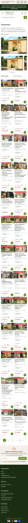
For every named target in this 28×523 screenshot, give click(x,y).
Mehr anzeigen (5, 34)
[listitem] (18, 2)
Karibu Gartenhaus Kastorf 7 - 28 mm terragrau (19, 333)
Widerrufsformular (6, 499)
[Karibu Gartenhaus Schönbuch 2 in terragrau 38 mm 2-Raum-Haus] (7, 219)
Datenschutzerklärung (8, 461)
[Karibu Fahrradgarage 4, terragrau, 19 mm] (7, 326)
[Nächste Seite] (23, 440)
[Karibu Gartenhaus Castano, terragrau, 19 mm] (20, 380)
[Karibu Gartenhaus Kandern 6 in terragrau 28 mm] (7, 300)
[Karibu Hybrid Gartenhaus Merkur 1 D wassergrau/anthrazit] (20, 412)
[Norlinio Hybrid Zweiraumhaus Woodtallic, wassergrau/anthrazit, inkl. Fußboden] (7, 107)
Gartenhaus (12, 72)
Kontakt (3, 473)
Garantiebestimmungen (7, 493)
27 (19, 440)
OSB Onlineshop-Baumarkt (16, 518)
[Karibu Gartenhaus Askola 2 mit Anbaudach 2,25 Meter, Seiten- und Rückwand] (20, 219)
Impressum (4, 512)
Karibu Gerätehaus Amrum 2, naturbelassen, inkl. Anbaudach (7, 173)
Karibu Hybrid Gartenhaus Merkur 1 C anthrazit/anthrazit (7, 201)
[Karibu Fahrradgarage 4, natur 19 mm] (7, 83)
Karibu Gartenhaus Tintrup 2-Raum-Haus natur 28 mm (20, 255)
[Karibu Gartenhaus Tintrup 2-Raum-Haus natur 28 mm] (20, 248)
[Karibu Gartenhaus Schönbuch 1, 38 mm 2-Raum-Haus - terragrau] (20, 138)
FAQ (2, 471)
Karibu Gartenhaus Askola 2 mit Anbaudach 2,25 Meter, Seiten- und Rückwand (19, 227)
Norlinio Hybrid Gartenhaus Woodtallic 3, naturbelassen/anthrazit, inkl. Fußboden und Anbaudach (7, 389)
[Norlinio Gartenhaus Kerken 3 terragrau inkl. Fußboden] (20, 194)
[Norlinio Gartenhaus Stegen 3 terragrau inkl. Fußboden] (7, 138)
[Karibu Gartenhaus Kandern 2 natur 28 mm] (7, 248)
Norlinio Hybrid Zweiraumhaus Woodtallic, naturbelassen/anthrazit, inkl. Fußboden (20, 173)
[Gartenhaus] (12, 63)
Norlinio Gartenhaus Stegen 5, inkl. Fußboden (20, 307)
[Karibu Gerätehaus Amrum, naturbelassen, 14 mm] (20, 83)
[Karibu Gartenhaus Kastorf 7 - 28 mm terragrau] (20, 326)
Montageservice (5, 475)
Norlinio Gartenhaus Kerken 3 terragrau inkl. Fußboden (20, 201)
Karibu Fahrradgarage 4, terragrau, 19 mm (7, 332)
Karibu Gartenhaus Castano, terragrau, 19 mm (20, 387)
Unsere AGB (4, 506)
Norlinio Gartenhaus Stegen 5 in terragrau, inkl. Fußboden (7, 419)
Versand (3, 495)
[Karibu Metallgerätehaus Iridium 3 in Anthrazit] (7, 275)
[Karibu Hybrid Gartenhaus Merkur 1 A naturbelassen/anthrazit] (20, 107)
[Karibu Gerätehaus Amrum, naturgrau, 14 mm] (20, 275)
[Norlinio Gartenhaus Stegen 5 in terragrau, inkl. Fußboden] (7, 412)
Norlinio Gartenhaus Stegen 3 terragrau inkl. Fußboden (7, 144)
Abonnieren (23, 458)
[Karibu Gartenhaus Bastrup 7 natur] (7, 354)
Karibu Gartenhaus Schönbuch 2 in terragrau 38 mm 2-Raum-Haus (7, 227)
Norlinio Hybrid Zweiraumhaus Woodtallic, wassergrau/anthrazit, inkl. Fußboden (7, 115)
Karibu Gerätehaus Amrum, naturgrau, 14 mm (20, 281)
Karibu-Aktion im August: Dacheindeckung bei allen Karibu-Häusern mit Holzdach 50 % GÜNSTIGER (14, 7)
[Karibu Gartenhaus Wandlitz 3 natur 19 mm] (20, 354)
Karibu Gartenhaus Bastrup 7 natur (7, 360)
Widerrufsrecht (5, 510)
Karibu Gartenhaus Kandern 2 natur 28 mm (7, 255)
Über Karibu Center (6, 484)
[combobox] (14, 17)
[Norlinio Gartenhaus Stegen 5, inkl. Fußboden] (20, 300)
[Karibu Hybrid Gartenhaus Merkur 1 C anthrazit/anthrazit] (7, 194)
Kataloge (3, 486)
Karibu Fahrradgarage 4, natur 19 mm (7, 89)
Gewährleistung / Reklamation (8, 477)
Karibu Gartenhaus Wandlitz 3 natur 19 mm (20, 361)
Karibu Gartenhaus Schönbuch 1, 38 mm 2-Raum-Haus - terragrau (20, 145)
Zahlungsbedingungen (6, 497)
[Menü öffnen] (2, 13)
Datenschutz (4, 508)
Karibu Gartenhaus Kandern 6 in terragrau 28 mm (7, 307)
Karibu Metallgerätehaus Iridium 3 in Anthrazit (7, 281)
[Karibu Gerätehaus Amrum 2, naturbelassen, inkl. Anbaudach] (7, 165)
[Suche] (25, 17)
